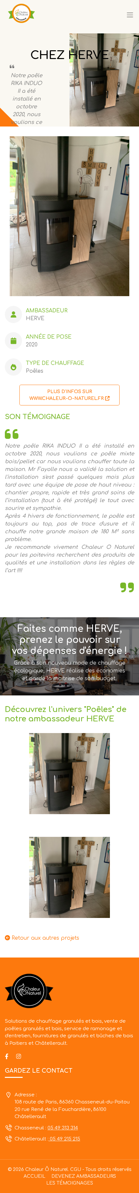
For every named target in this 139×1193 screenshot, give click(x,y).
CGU (75, 1169)
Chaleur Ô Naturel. (47, 1169)
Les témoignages (69, 1183)
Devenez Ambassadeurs (83, 1176)
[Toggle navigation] (130, 15)
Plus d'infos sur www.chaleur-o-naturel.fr (67, 395)
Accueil (34, 1176)
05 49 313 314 (63, 1128)
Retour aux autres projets (44, 938)
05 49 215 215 (64, 1139)
